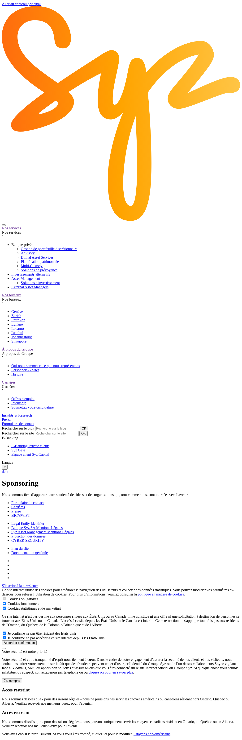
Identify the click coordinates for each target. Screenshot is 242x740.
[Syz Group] (121, 220)
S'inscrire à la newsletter (20, 586)
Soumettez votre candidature (32, 407)
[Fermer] (4, 648)
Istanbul (17, 333)
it (7, 472)
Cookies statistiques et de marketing (34, 608)
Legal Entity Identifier (27, 523)
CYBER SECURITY (27, 540)
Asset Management (25, 279)
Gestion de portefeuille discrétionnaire (49, 249)
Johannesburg (21, 337)
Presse (6, 420)
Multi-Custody (32, 266)
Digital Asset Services (37, 257)
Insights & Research (17, 415)
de (3, 472)
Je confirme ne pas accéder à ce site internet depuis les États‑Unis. (56, 638)
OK (84, 428)
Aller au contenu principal (21, 4)
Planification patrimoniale (40, 262)
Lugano (17, 324)
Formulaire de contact (18, 424)
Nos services (11, 228)
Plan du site (20, 548)
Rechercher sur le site (18, 433)
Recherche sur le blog (18, 428)
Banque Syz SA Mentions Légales (37, 528)
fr (5, 467)
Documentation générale (29, 553)
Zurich (16, 316)
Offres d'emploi (23, 399)
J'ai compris (12, 680)
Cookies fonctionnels (23, 604)
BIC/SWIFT (20, 515)
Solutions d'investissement (40, 283)
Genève (17, 312)
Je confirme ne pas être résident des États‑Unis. (42, 633)
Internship (18, 403)
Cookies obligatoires (22, 599)
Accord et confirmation (19, 643)
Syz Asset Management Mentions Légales (42, 532)
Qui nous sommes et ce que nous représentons (45, 366)
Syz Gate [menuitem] (18, 450)
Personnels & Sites (25, 370)
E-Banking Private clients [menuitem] (30, 446)
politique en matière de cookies (161, 594)
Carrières (8, 382)
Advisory (28, 253)
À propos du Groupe (17, 349)
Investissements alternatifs (30, 274)
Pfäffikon (18, 320)
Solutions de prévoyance (39, 270)
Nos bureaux (11, 295)
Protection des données (28, 536)
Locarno (17, 329)
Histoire (17, 374)
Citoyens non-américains (152, 734)
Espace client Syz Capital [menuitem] (30, 454)
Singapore (18, 341)
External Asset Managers (29, 287)
